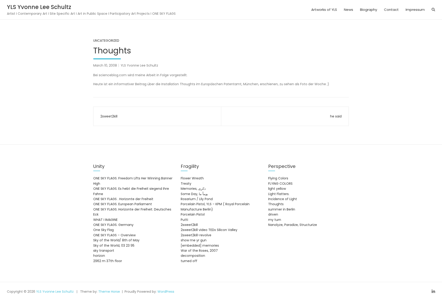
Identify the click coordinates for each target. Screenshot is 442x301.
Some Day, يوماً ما (194, 194)
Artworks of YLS (324, 9)
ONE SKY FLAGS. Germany (113, 224)
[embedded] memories (200, 245)
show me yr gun (193, 240)
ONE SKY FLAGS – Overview (114, 235)
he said (336, 116)
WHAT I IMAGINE (105, 219)
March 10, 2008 (105, 65)
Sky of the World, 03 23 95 (113, 245)
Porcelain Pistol (193, 214)
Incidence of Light (282, 199)
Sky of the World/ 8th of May (116, 240)
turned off (189, 261)
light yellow (277, 188)
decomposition (193, 255)
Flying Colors (278, 178)
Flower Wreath (192, 178)
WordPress (165, 291)
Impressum (415, 9)
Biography (368, 9)
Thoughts (276, 204)
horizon (99, 255)
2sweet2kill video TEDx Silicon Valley (209, 230)
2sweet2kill (108, 116)
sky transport (103, 250)
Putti (184, 219)
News (348, 9)
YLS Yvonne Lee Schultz (39, 7)
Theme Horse (109, 291)
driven (273, 214)
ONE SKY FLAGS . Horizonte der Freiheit (123, 199)
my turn (274, 219)
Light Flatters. (278, 194)
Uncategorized (106, 40)
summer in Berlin (281, 209)
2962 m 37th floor (107, 261)
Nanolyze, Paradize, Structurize (292, 224)
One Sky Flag (103, 230)
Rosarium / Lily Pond (197, 199)
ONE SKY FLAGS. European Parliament (122, 204)
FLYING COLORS (280, 183)
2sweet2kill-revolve (196, 235)
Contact (391, 9)
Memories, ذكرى (193, 188)
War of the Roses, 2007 (199, 250)
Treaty (186, 183)
